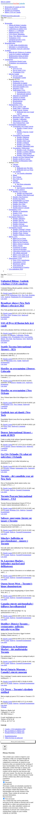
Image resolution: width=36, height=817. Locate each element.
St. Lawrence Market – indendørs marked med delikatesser (13, 564)
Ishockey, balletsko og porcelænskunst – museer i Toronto (14, 541)
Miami (3, 339)
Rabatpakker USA (21, 468)
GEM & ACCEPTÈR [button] (10, 813)
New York (25, 295)
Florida (26, 335)
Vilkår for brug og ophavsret (14, 738)
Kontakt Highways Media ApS (14, 732)
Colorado (7, 446)
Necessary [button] (6, 780)
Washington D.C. (16, 297)
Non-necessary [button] (7, 797)
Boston (13, 335)
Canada (6, 490)
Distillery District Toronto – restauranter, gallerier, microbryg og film (15, 626)
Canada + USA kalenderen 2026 (15, 729)
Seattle (19, 361)
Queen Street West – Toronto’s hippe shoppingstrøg (16, 585)
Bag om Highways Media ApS (14, 731)
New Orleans (18, 404)
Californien (19, 335)
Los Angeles (28, 337)
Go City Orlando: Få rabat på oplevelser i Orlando (16, 455)
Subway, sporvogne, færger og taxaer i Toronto (16, 519)
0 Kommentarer (27, 297)
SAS (24, 339)
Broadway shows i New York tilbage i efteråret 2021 (15, 304)
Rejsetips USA (11, 361)
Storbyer (7, 297)
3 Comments (21, 426)
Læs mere (4, 299)
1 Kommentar (25, 490)
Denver (13, 382)
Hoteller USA (20, 382)
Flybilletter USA (6, 337)
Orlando (12, 468)
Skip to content (5, 2)
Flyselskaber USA (18, 337)
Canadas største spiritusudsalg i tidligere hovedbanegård (17, 605)
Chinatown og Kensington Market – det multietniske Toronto (14, 649)
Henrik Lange (7, 293)
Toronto (18, 490)
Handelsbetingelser (11, 736)
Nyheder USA (16, 315)
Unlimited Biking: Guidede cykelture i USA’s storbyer (15, 282)
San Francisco (17, 339)
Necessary (8, 782)
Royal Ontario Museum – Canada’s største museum (14, 670)
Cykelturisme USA (15, 295)
